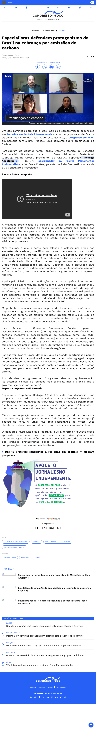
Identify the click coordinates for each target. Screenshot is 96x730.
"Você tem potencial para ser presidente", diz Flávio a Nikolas (39, 665)
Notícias (35, 30)
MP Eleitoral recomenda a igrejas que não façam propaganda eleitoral (44, 645)
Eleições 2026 (48, 30)
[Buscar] (92, 2)
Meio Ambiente (10, 557)
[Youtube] (69, 7)
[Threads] (91, 7)
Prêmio (61, 30)
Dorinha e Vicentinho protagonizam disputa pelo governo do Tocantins (45, 635)
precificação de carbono (14, 547)
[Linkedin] (48, 7)
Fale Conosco (61, 687)
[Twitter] (37, 7)
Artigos (50, 687)
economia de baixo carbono (16, 542)
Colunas (41, 687)
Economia (25, 557)
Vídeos (37, 557)
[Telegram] (16, 7)
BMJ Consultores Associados (57, 542)
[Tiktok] (80, 7)
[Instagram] (58, 7)
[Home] (48, 14)
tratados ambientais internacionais (29, 134)
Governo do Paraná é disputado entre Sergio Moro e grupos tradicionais (45, 655)
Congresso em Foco (81, 137)
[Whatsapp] (5, 7)
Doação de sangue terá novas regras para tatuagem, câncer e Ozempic (44, 626)
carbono (36, 542)
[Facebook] (26, 7)
